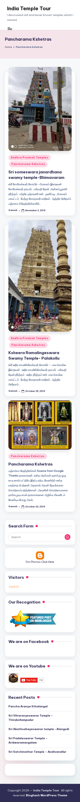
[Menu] (10, 28)
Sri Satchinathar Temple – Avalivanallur (37, 752)
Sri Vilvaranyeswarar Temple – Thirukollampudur (30, 717)
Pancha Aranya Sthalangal (28, 706)
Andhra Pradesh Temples (29, 157)
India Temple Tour (29, 8)
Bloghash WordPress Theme (46, 795)
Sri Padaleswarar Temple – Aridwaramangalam (28, 740)
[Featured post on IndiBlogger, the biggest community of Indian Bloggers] (32, 618)
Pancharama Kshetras (28, 164)
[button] (67, 537)
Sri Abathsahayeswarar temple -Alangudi (38, 729)
